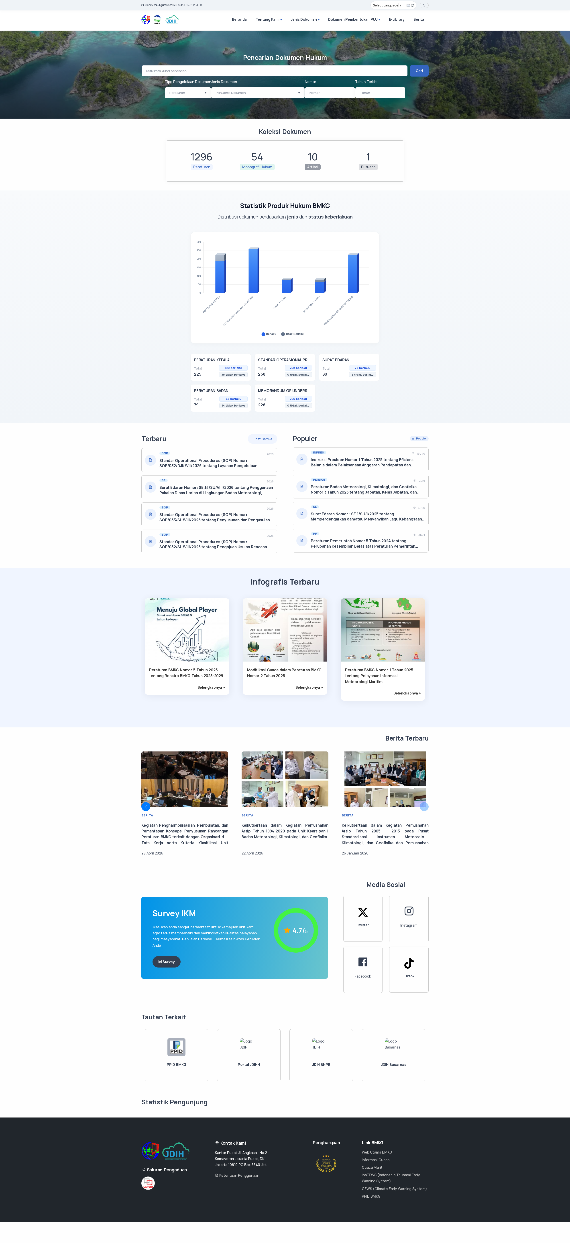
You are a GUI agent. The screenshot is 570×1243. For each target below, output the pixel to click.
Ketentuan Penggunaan (238, 1175)
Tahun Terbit (366, 81)
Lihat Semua (262, 439)
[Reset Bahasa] (410, 5)
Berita (418, 19)
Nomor (310, 81)
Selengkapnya (209, 687)
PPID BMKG (371, 1196)
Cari (419, 70)
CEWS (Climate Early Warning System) (394, 1188)
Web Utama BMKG (377, 1152)
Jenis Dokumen (304, 19)
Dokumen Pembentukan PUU (353, 19)
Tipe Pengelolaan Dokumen (188, 81)
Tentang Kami (267, 19)
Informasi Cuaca (375, 1159)
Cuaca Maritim (374, 1167)
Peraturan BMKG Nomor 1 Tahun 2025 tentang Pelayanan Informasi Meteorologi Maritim (379, 675)
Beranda (239, 19)
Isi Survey (166, 961)
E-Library (397, 19)
